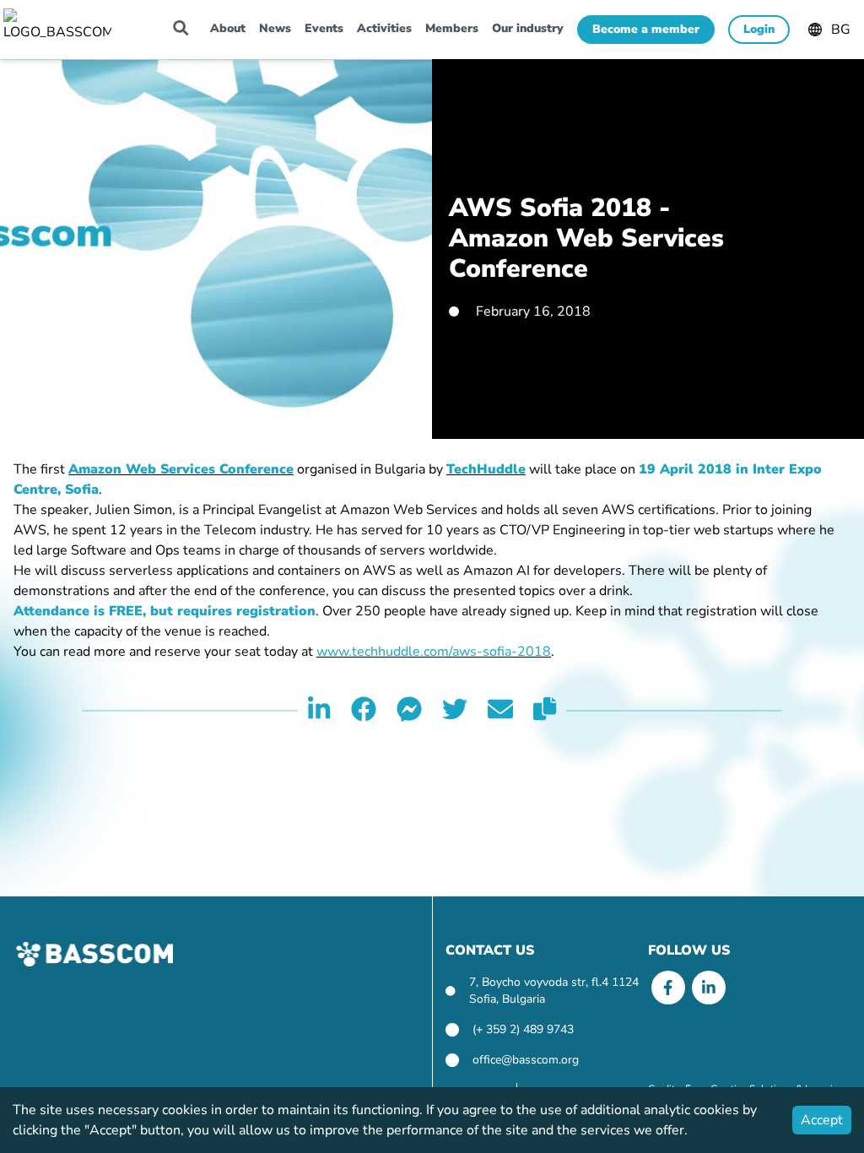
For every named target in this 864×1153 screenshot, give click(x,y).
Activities (384, 28)
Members (451, 28)
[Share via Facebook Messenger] (409, 711)
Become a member (645, 29)
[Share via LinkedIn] (319, 711)
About (228, 28)
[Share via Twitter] (454, 711)
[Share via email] (500, 711)
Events (324, 28)
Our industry (528, 28)
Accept (822, 1120)
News (275, 28)
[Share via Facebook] (363, 711)
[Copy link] (544, 711)
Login (759, 29)
